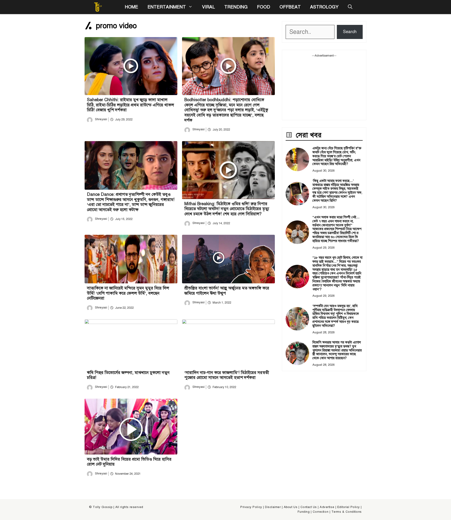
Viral (208, 7)
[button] (350, 7)
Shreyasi (101, 119)
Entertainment (167, 7)
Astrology (324, 7)
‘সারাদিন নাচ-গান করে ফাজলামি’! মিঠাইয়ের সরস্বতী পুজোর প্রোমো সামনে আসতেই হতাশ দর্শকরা (226, 375)
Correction (320, 512)
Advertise (327, 507)
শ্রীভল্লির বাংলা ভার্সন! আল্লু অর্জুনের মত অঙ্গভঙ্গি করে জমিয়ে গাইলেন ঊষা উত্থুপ (226, 290)
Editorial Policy (348, 507)
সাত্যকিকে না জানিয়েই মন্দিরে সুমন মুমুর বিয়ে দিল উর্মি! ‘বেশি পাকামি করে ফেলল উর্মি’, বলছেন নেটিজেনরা (128, 293)
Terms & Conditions (346, 512)
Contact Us (308, 507)
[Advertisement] (324, 87)
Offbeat (290, 7)
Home (131, 7)
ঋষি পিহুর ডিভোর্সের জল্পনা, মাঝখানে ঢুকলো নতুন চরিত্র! (128, 375)
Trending (236, 7)
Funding (304, 512)
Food (263, 7)
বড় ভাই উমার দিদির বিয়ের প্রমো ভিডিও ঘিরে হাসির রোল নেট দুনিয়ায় (129, 462)
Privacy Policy (251, 507)
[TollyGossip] (98, 7)
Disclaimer (273, 507)
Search (350, 31)
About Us (290, 507)
